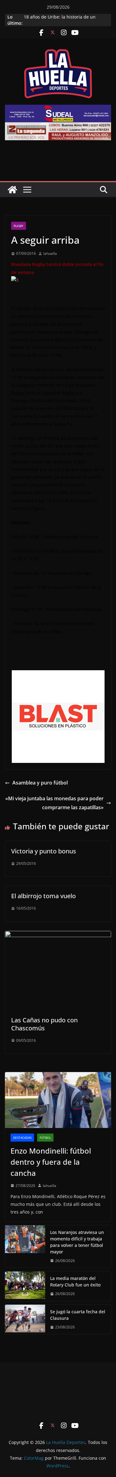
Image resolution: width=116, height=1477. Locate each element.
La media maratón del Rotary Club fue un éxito (75, 1281)
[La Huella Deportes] (12, 189)
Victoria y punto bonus (43, 851)
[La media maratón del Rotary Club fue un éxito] (25, 1286)
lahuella (50, 253)
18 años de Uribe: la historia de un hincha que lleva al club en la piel (60, 20)
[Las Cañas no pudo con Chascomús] (58, 935)
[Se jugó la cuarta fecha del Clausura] (25, 1319)
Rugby (19, 226)
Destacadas (22, 1137)
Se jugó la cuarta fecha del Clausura (77, 1315)
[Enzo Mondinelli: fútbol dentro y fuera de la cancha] (58, 1100)
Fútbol (45, 1137)
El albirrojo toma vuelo (43, 896)
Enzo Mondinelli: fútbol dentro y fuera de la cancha (51, 1162)
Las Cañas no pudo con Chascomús (44, 1024)
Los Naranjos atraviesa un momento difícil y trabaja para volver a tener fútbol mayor (77, 1242)
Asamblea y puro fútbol (40, 782)
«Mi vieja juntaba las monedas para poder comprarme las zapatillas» (54, 803)
